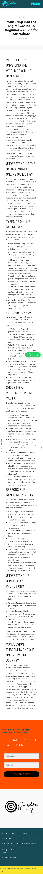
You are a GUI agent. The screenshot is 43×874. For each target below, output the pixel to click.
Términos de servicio (29, 843)
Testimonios (6, 838)
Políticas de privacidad (30, 838)
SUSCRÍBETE (21, 774)
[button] (33, 354)
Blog (21, 18)
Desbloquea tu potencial (11, 843)
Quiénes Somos (27, 833)
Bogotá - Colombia (9, 858)
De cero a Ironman (8, 833)
